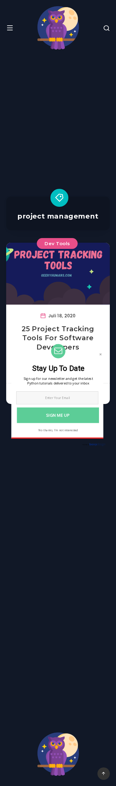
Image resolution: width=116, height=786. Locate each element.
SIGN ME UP (58, 415)
